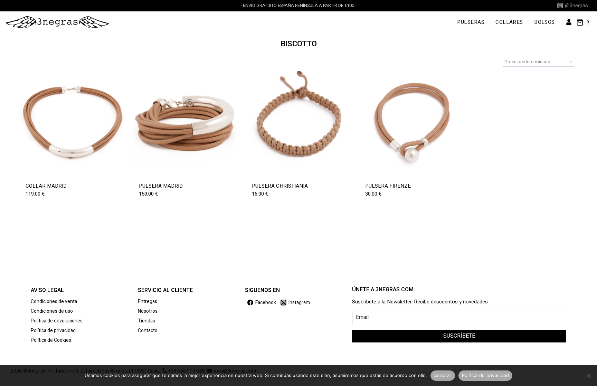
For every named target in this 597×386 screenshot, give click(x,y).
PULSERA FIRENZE (388, 186)
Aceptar (443, 375)
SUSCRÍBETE (459, 336)
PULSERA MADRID (161, 186)
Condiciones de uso (52, 311)
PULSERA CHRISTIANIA (280, 186)
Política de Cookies (51, 340)
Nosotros (148, 311)
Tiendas (146, 320)
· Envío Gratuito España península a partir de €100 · (298, 5)
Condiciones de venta (54, 301)
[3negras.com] (57, 22)
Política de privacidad (53, 330)
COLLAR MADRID (46, 186)
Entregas (147, 301)
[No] (588, 375)
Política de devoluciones (57, 320)
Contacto (148, 330)
